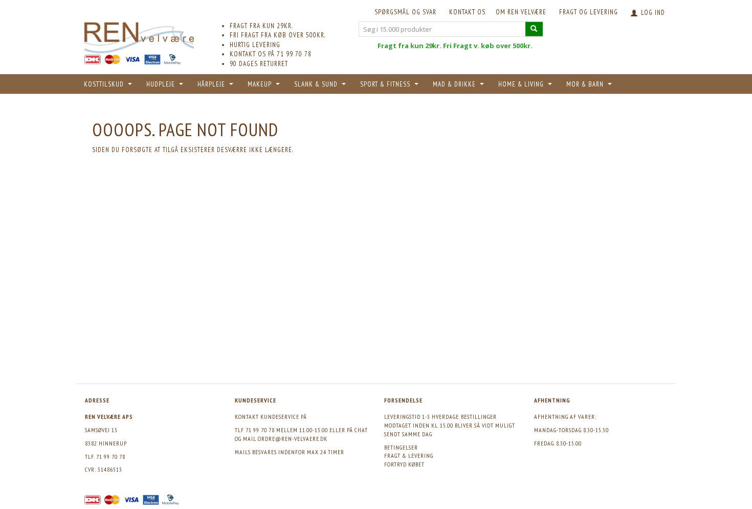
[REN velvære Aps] (139, 36)
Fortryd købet (404, 464)
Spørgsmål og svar (405, 12)
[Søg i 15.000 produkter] (534, 29)
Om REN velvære (521, 12)
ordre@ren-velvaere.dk (292, 438)
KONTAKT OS (467, 12)
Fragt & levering (408, 455)
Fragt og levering (588, 12)
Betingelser (401, 447)
